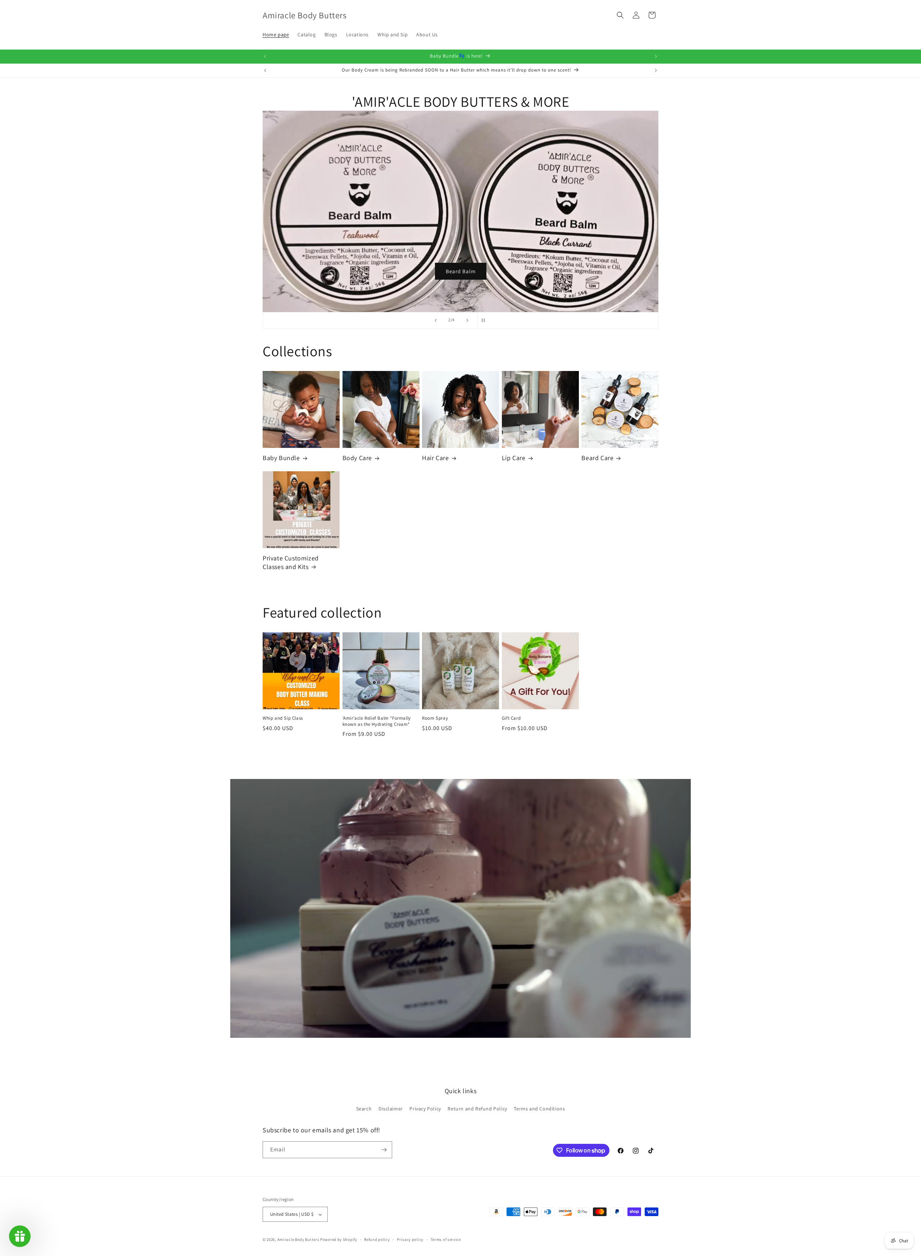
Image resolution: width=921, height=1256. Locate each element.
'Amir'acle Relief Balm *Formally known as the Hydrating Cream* (376, 721)
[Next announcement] (656, 56)
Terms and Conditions (539, 1108)
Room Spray (435, 718)
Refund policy (377, 1239)
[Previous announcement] (265, 56)
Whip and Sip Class (283, 718)
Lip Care (514, 458)
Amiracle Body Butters (298, 1239)
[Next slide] (467, 320)
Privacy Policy (425, 1108)
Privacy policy (410, 1239)
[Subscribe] (384, 1149)
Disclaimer (390, 1108)
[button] (620, 15)
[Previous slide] (436, 320)
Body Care (357, 458)
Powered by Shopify (338, 1239)
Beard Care (597, 458)
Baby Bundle (281, 458)
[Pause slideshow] (485, 320)
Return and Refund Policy (477, 1108)
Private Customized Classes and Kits (291, 562)
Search (364, 1108)
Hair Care (435, 458)
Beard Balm (461, 270)
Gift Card (511, 718)
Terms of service (446, 1239)
